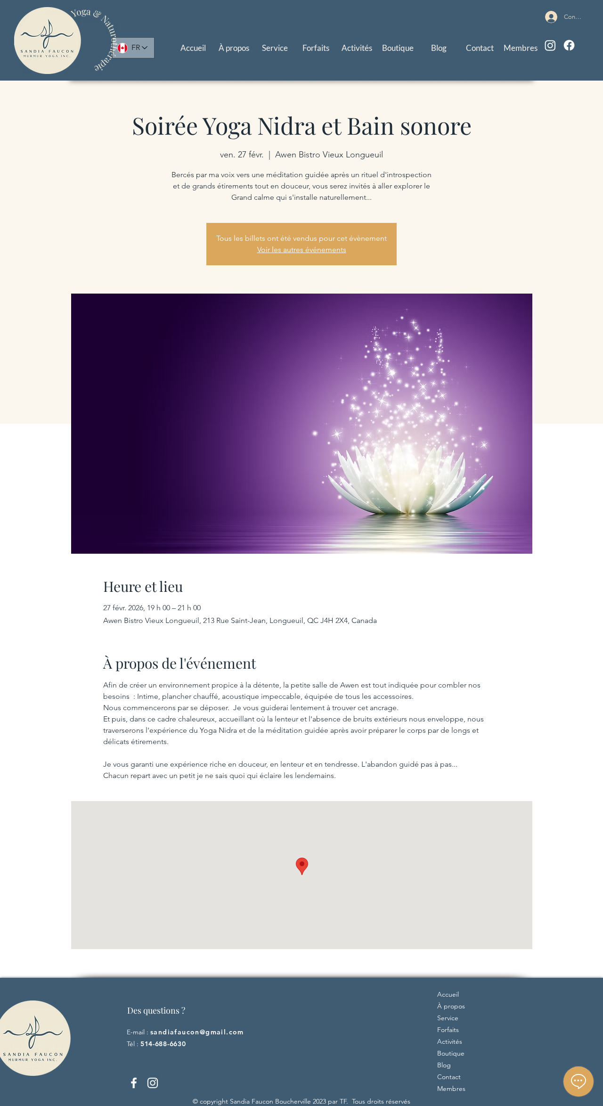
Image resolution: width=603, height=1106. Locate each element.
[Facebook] (569, 45)
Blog (444, 1065)
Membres (451, 1088)
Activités (449, 1041)
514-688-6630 (163, 1044)
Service (447, 1018)
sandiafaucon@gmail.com (197, 1032)
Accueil (448, 994)
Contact (449, 1077)
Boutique (450, 1053)
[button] (274, 48)
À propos (451, 1006)
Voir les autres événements (301, 249)
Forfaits (448, 1029)
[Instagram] (550, 45)
